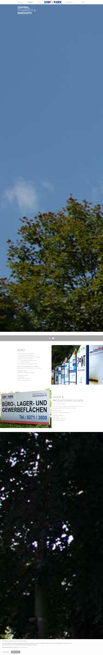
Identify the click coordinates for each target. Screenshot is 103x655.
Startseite (20, 2)
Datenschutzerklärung (22, 647)
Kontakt (83, 2)
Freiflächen (30, 2)
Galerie (39, 2)
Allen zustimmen (15, 652)
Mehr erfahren (6, 652)
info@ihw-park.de (25, 380)
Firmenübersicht (69, 2)
